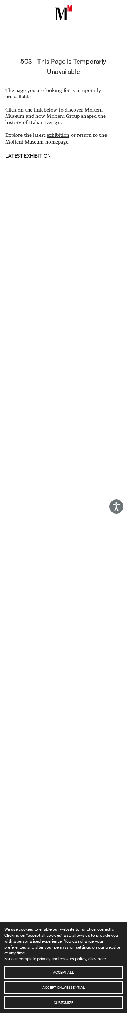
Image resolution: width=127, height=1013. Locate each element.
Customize (63, 1002)
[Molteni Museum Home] (63, 12)
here (102, 958)
